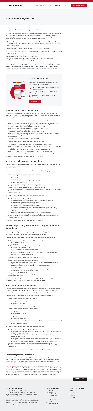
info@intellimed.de (53, 403)
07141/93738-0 (52, 399)
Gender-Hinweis (73, 393)
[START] (6, 15)
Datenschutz (72, 397)
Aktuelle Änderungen (40, 5)
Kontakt (71, 390)
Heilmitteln (14, 366)
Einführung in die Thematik (54, 5)
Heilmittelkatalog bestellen (79, 5)
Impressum (72, 395)
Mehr (65, 5)
